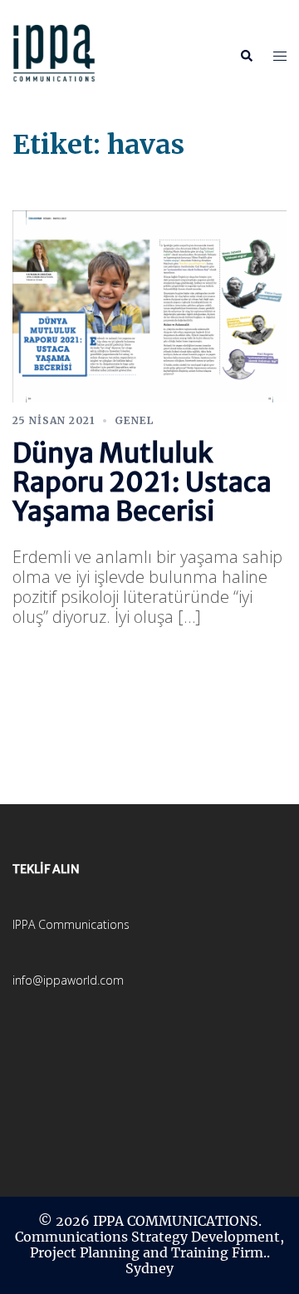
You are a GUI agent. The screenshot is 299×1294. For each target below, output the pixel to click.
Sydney (149, 1268)
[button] (245, 55)
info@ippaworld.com (68, 980)
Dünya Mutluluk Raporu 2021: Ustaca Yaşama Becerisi (142, 482)
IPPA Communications (71, 924)
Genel (134, 420)
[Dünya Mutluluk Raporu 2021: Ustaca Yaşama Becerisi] (149, 305)
